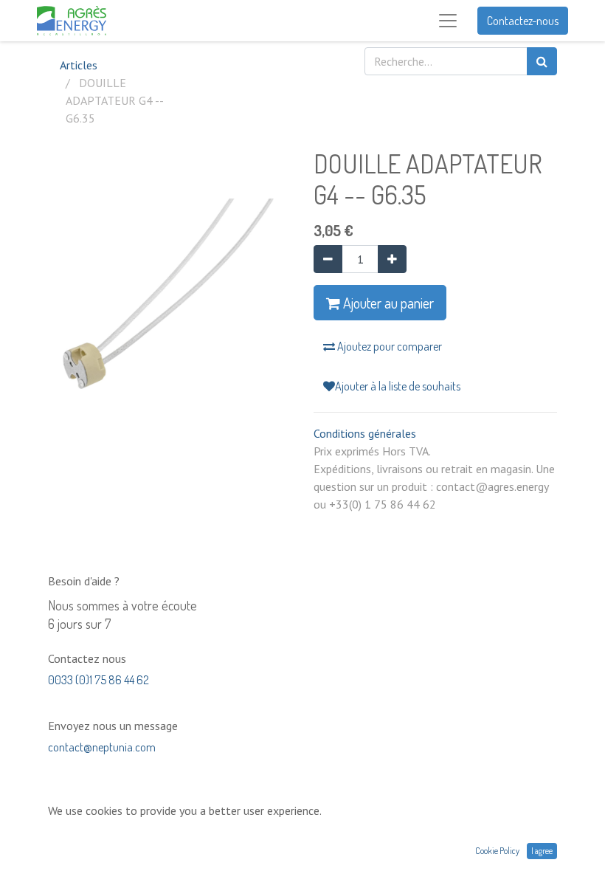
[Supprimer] (328, 259)
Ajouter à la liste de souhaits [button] (397, 386)
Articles (78, 65)
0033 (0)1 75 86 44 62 (98, 679)
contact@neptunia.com (102, 747)
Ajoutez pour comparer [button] (388, 346)
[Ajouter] (392, 259)
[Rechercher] (542, 61)
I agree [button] (542, 850)
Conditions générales (365, 433)
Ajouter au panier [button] (387, 302)
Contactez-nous (523, 20)
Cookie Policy (497, 850)
